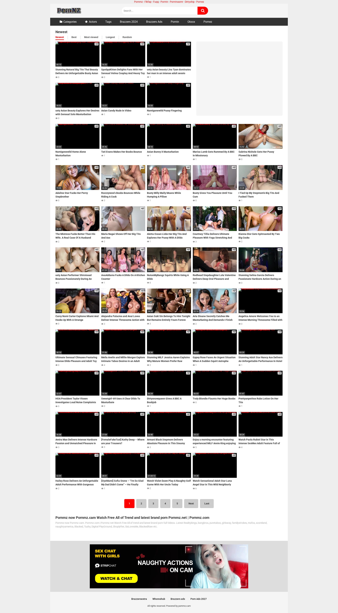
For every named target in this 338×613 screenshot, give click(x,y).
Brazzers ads (178, 599)
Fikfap (148, 1)
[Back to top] (326, 602)
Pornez (200, 1)
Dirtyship (190, 1)
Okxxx (191, 21)
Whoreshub (158, 599)
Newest (59, 37)
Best (74, 37)
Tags (108, 21)
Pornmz (138, 1)
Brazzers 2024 (129, 21)
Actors (93, 21)
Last (206, 503)
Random (127, 37)
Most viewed (91, 37)
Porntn (164, 1)
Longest (110, 37)
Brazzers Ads (154, 21)
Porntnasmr (176, 1)
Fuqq (156, 1)
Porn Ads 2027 (198, 599)
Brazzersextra (139, 599)
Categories (70, 21)
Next (191, 503)
